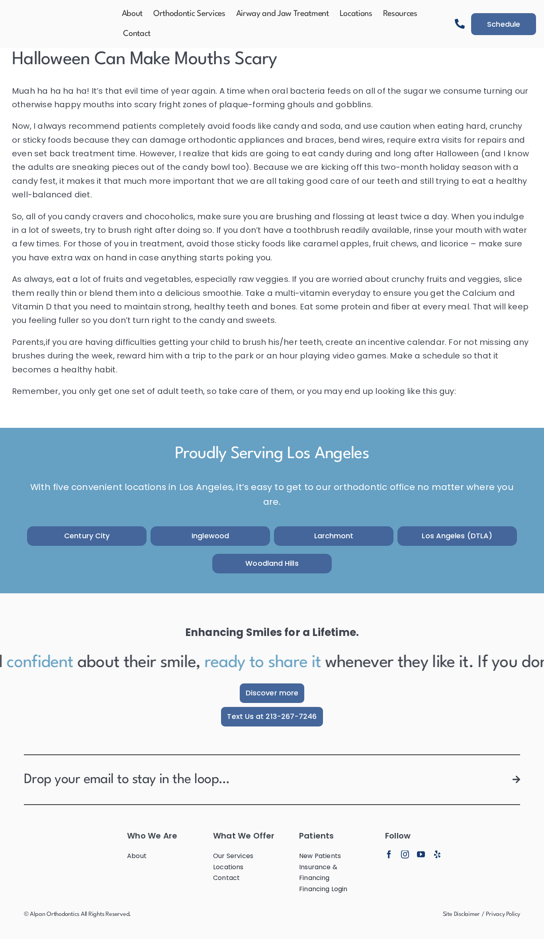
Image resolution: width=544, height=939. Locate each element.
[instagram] (405, 854)
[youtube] (421, 854)
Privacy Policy (503, 914)
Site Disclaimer (461, 914)
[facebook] (389, 854)
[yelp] (437, 854)
